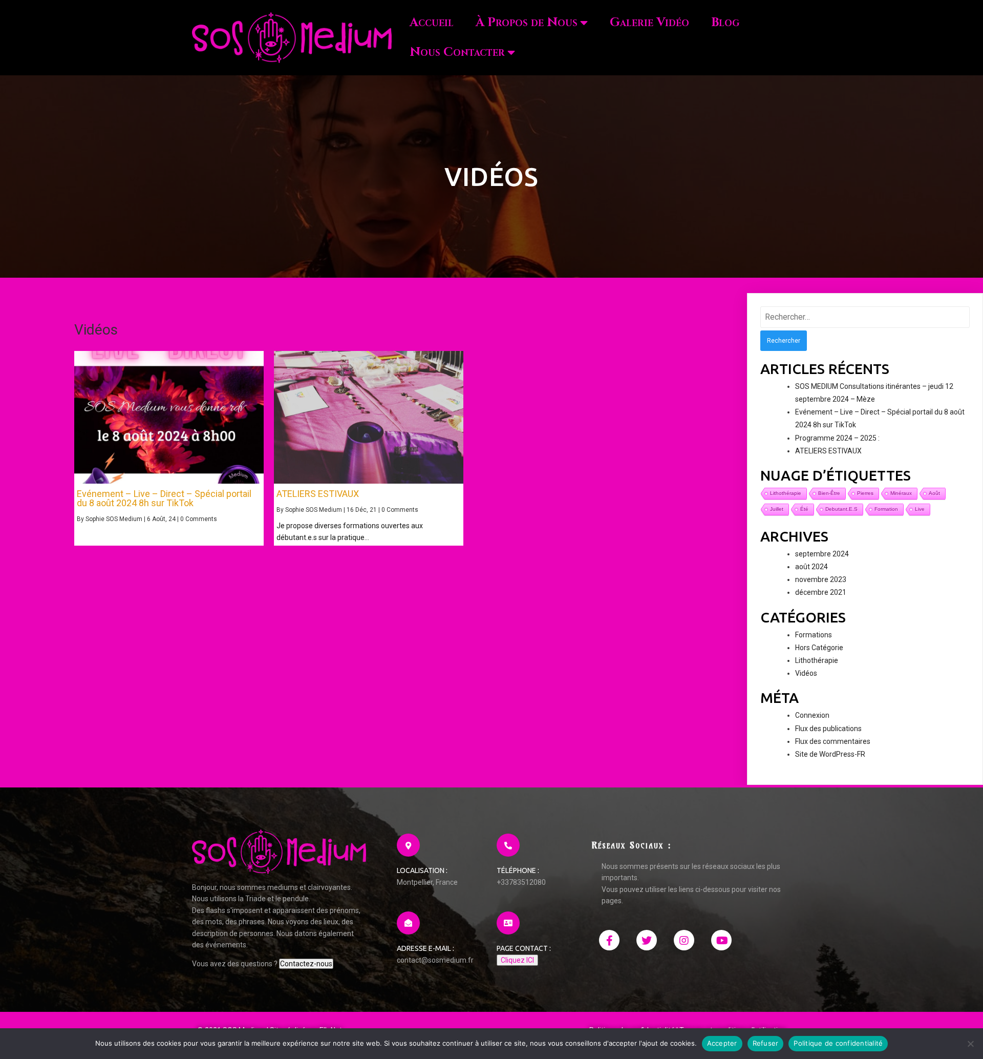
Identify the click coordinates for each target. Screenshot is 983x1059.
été (804, 509)
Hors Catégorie (819, 647)
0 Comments (198, 519)
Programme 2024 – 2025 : (837, 438)
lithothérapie (785, 493)
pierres (865, 493)
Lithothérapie (816, 660)
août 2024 (811, 567)
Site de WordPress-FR (830, 754)
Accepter (722, 1043)
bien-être (829, 493)
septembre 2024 (822, 554)
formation (886, 509)
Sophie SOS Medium (114, 519)
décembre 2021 (820, 592)
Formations (813, 635)
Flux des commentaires (832, 741)
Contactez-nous (306, 964)
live (920, 509)
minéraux (901, 493)
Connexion (812, 715)
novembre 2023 (820, 579)
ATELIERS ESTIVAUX (828, 451)
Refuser (766, 1043)
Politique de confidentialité (838, 1043)
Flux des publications (828, 728)
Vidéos (806, 673)
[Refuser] (970, 1044)
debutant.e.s (841, 509)
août (934, 493)
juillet (776, 509)
